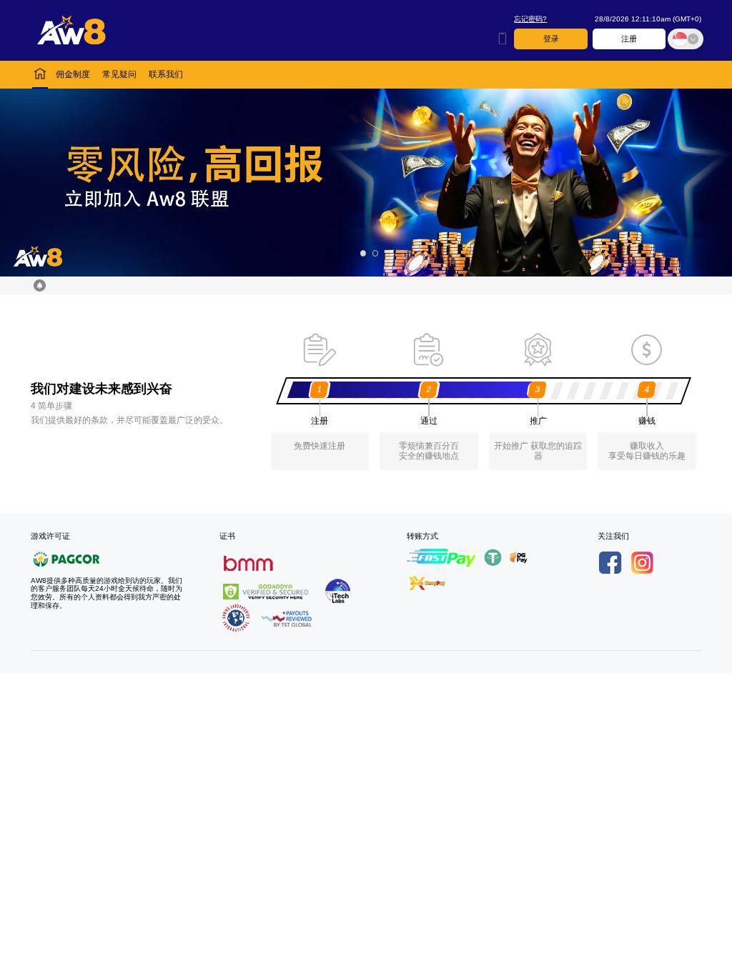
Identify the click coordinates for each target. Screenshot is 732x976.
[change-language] (685, 39)
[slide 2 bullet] (375, 253)
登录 (551, 38)
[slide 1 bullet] (363, 253)
